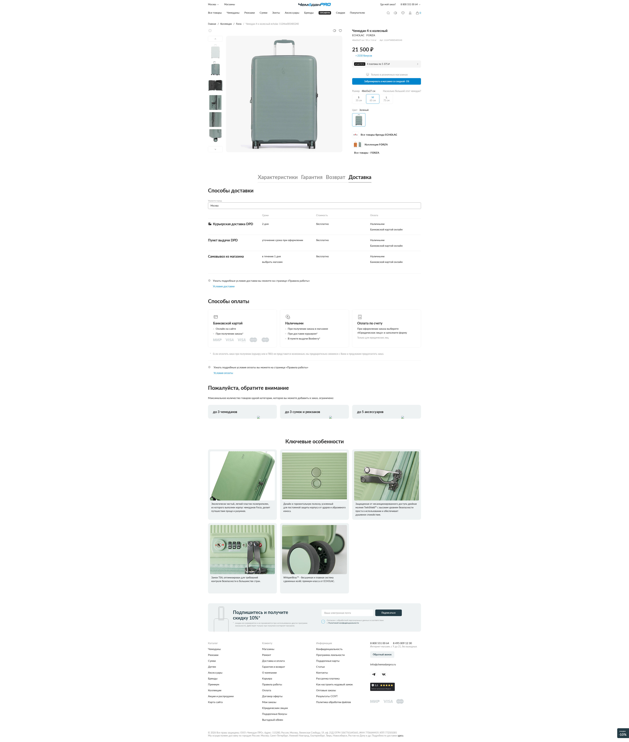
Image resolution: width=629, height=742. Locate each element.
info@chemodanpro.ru (383, 664)
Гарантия (312, 177)
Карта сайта (215, 702)
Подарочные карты (328, 660)
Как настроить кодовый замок (334, 684)
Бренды (213, 678)
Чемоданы (214, 648)
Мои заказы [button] (269, 702)
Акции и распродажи (221, 696)
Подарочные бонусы (274, 713)
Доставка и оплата (273, 660)
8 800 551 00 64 (379, 643)
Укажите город (215, 200)
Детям (212, 666)
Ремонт (266, 654)
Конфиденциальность (329, 648)
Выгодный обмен (272, 719)
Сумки (212, 660)
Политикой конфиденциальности (343, 623)
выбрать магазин (272, 261)
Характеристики (278, 177)
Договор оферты (272, 696)
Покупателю (357, 12)
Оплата (266, 690)
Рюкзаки (213, 654)
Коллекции (214, 690)
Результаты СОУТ (327, 696)
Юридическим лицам (275, 707)
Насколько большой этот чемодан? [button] (402, 91)
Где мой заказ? (388, 4)
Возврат (335, 177)
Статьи (320, 666)
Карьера (267, 678)
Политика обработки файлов (333, 702)
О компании (269, 672)
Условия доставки (224, 286)
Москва (212, 4)
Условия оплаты (223, 372)
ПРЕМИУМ (325, 13)
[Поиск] (388, 13)
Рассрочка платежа (328, 678)
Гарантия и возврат (273, 666)
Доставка (360, 177)
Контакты (322, 672)
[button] (410, 13)
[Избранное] (403, 13)
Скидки (340, 12)
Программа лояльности (330, 654)
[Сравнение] (395, 13)
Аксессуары (215, 672)
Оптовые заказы (326, 690)
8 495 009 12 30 (402, 643)
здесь (400, 735)
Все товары (215, 12)
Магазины (229, 4)
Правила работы (272, 684)
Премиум (213, 684)
